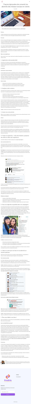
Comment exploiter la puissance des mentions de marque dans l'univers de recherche (15, 357)
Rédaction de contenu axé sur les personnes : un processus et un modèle (13, 356)
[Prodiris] (2, 1)
